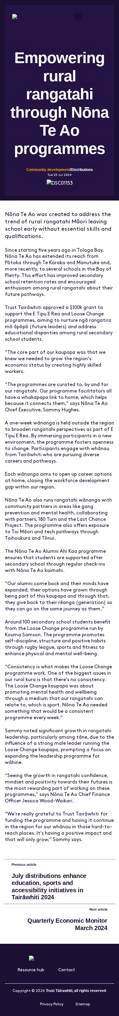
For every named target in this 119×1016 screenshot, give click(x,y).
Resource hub (31, 969)
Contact (66, 969)
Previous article (24, 864)
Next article (98, 909)
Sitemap (82, 1003)
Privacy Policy (51, 1003)
